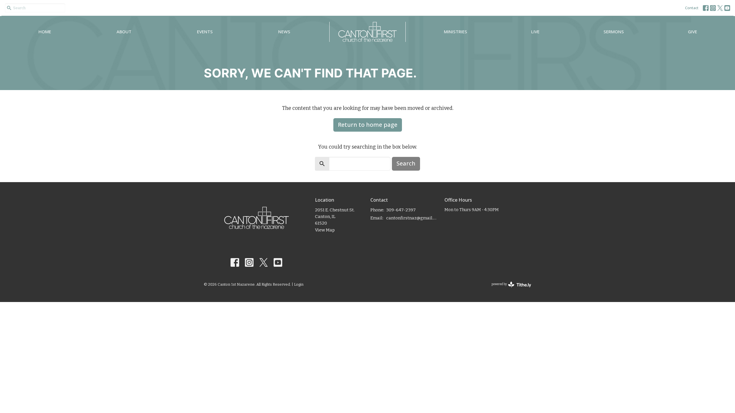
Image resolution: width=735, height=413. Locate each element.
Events (205, 31)
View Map (325, 230)
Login (298, 284)
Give (692, 31)
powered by (508, 289)
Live (535, 31)
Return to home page (367, 124)
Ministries (455, 31)
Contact (692, 7)
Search (405, 163)
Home (44, 31)
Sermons (614, 31)
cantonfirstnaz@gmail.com (412, 218)
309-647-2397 (401, 210)
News (284, 31)
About (124, 31)
